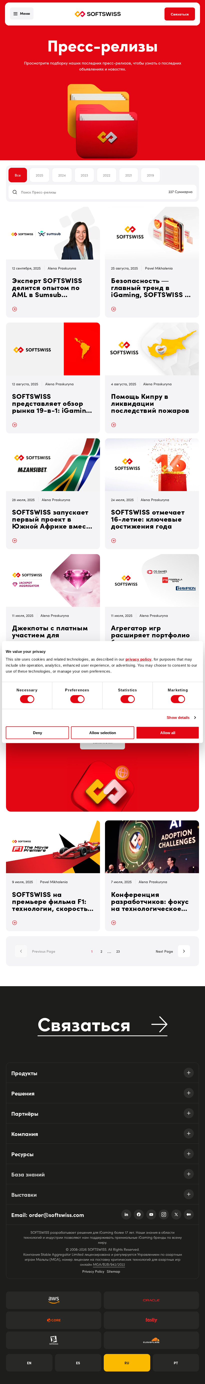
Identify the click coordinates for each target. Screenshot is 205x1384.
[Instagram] (164, 1214)
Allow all (167, 733)
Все (18, 175)
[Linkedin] (126, 1214)
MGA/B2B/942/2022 (109, 1264)
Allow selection (102, 733)
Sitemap (113, 1271)
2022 (106, 175)
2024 (62, 175)
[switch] (77, 699)
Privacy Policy (93, 1271)
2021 (128, 175)
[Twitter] (176, 1214)
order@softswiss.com (56, 1214)
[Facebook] (139, 1214)
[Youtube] (151, 1214)
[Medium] (189, 1214)
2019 (150, 175)
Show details (178, 717)
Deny (37, 733)
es (78, 1362)
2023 (84, 175)
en (29, 1362)
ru (126, 1362)
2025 (39, 175)
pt (176, 1362)
